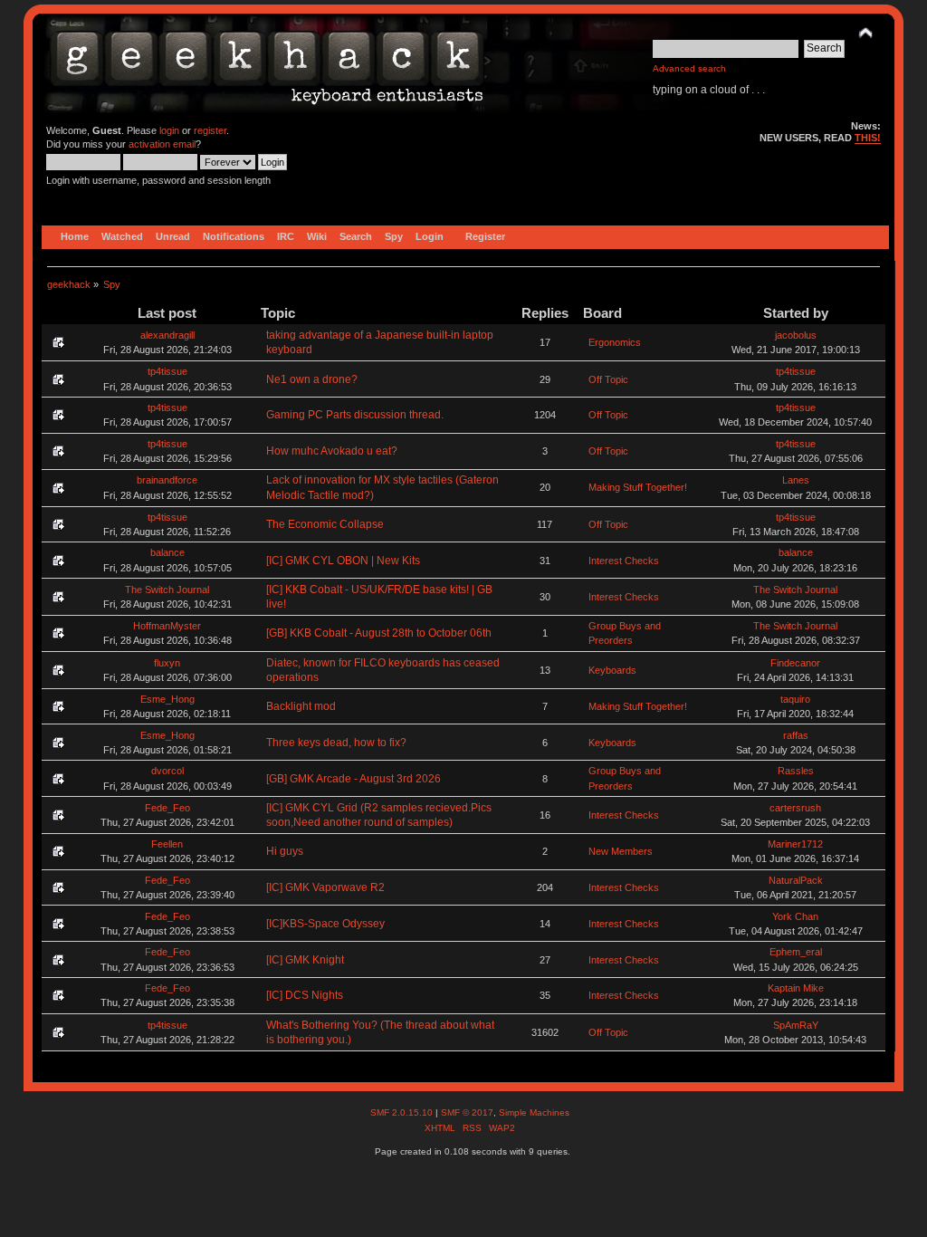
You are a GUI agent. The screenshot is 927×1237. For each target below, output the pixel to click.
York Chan (795, 916)
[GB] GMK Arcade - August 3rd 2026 (353, 778)
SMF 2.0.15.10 (402, 1112)
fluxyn (167, 662)
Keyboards (612, 670)
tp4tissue (167, 371)
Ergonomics (614, 342)
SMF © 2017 (467, 1112)
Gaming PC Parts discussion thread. (355, 414)
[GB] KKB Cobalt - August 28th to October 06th (379, 633)
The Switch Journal (167, 589)
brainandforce (167, 480)
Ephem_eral (795, 951)
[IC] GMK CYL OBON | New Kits (343, 560)
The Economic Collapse (325, 524)
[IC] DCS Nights (304, 995)
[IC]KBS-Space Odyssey (325, 923)
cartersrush (795, 807)
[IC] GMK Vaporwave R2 (325, 887)
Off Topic (608, 379)
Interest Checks (623, 560)
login (169, 130)
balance (167, 552)
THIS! (868, 137)
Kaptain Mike (796, 988)
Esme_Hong (167, 699)
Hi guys (284, 851)
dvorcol (167, 770)
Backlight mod (301, 706)
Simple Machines (534, 1112)
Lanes (795, 480)
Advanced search (689, 68)
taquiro (795, 699)
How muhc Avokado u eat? (331, 451)
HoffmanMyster (167, 625)
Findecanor (795, 662)
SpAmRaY (795, 1025)
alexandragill (167, 335)
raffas (795, 735)
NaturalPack (796, 880)
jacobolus (796, 335)
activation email (162, 144)
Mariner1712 (795, 844)
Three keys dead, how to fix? (336, 742)
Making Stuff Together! (637, 487)
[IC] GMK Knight (305, 960)
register (210, 130)
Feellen (167, 844)
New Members (620, 851)
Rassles (796, 770)
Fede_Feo (167, 807)
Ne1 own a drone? (312, 379)
